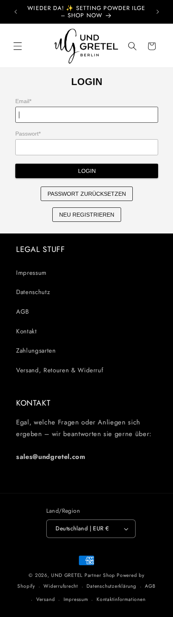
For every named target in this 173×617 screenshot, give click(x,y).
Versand (45, 599)
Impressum (31, 272)
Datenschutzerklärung (111, 586)
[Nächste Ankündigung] (158, 11)
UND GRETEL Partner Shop (83, 575)
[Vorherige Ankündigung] (16, 11)
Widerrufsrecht (60, 586)
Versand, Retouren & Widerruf (59, 370)
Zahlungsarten (36, 350)
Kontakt (26, 331)
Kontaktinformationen (121, 599)
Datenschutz (33, 292)
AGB (22, 311)
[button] (17, 46)
